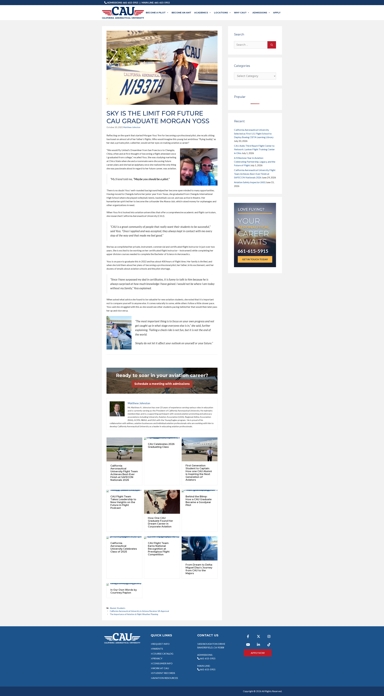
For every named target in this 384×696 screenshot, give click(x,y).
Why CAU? (240, 12)
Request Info (161, 643)
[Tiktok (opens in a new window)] (269, 644)
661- (207, 669)
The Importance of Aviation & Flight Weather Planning (134, 614)
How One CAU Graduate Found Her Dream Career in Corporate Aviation (160, 522)
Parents (157, 648)
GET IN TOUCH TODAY (255, 259)
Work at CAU (160, 668)
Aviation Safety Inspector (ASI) (250, 182)
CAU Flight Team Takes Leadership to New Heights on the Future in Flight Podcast (123, 502)
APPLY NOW (258, 652)
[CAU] (123, 13)
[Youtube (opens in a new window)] (248, 644)
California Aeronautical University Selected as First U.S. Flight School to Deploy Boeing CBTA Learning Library (253, 133)
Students (121, 608)
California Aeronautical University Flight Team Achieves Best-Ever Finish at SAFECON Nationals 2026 (124, 472)
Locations (221, 12)
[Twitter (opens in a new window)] (258, 636)
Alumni (113, 608)
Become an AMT (181, 12)
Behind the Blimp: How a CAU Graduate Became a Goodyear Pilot (199, 501)
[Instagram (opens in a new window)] (269, 636)
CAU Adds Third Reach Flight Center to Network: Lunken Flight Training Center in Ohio (254, 149)
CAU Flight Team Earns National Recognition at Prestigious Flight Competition (159, 549)
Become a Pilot (156, 12)
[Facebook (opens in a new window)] (248, 636)
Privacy (157, 658)
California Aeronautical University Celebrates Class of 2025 (123, 547)
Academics (201, 12)
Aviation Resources (165, 677)
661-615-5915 (130, 2)
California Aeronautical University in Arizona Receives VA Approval (139, 611)
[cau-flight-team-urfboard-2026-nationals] (124, 449)
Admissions (259, 12)
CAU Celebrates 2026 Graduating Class (161, 445)
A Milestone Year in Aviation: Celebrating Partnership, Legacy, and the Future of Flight (254, 161)
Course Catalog (162, 653)
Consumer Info (162, 663)
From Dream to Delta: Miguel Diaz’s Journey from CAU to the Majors (199, 569)
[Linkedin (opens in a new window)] (258, 644)
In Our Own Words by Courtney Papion (123, 591)
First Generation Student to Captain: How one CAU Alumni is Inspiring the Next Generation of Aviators (199, 472)
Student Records (163, 673)
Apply (276, 12)
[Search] (271, 45)
